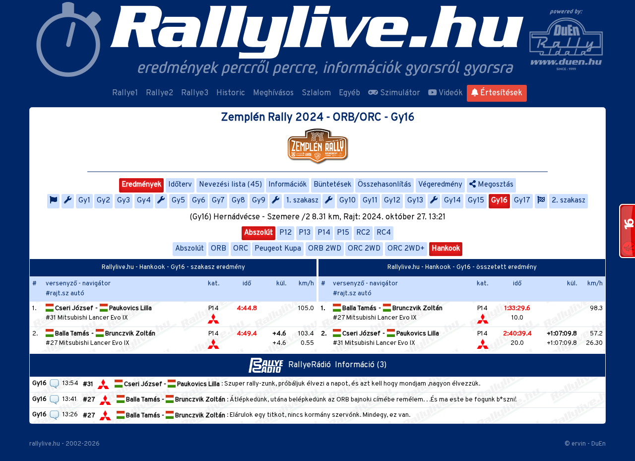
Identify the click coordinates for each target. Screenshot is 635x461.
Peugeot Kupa (277, 249)
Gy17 (522, 200)
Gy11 (370, 200)
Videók (450, 93)
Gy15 (476, 200)
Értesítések (500, 93)
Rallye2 (159, 93)
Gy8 (238, 200)
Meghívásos (273, 93)
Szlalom (316, 93)
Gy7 (218, 200)
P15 (343, 233)
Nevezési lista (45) (230, 185)
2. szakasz (568, 200)
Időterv (180, 185)
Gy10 (347, 200)
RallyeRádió (311, 365)
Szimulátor (399, 93)
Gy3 (123, 200)
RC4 (384, 233)
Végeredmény (440, 185)
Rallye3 (194, 93)
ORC (240, 249)
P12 (285, 233)
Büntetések (332, 185)
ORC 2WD (364, 249)
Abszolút (258, 233)
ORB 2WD (324, 249)
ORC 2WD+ (406, 249)
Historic (230, 93)
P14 (324, 233)
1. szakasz (302, 200)
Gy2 (103, 200)
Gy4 (144, 200)
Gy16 (499, 200)
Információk (287, 185)
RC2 (363, 233)
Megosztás (494, 185)
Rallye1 (125, 93)
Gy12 (392, 200)
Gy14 (452, 200)
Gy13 (415, 200)
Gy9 (258, 200)
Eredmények (141, 185)
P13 (305, 233)
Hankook (446, 249)
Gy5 (178, 200)
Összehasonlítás (384, 185)
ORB (218, 249)
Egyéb (349, 93)
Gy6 (198, 200)
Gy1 (84, 200)
